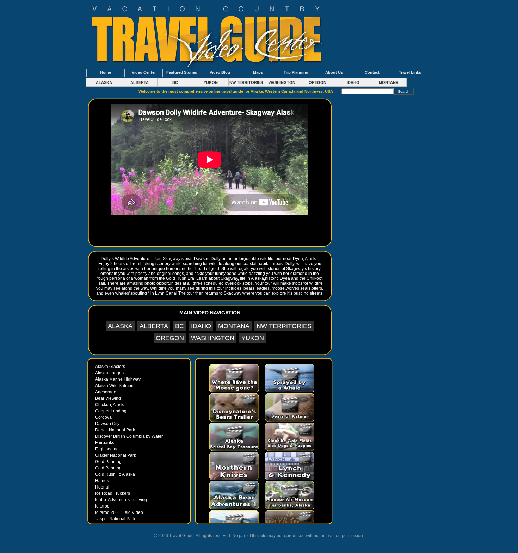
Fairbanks (104, 442)
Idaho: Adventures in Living (121, 499)
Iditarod (102, 506)
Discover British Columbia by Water (129, 436)
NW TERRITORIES (246, 82)
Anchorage (105, 391)
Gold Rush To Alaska (115, 474)
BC (175, 82)
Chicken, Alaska (110, 404)
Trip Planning (296, 72)
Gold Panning (108, 461)
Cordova (103, 417)
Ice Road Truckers (112, 493)
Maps (258, 72)
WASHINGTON (282, 82)
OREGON (317, 82)
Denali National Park (115, 430)
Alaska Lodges (109, 372)
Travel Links (410, 72)
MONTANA (389, 82)
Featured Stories (181, 72)
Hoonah (103, 487)
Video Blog (220, 72)
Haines (102, 480)
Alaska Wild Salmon (114, 385)
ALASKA (104, 82)
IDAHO (353, 82)
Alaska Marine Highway (118, 379)
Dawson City (107, 423)
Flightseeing (107, 449)
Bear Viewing (108, 398)
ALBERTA (139, 82)
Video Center (144, 72)
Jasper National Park (115, 518)
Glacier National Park (115, 455)
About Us (334, 72)
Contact (372, 72)
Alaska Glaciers (110, 366)
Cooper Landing (111, 410)
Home (105, 72)
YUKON (211, 82)
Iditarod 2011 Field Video (119, 512)
